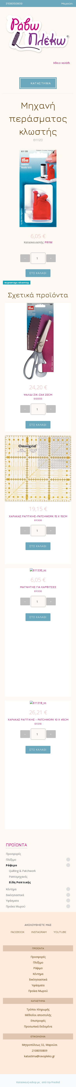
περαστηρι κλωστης (16, 282)
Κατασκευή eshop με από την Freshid (38, 1082)
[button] (38, 859)
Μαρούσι (67, 3)
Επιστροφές (38, 1020)
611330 (38, 591)
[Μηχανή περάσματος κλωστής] (38, 188)
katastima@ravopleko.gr (39, 1056)
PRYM (48, 242)
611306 (38, 520)
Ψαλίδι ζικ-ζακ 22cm (38, 394)
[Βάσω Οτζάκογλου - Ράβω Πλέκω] (38, 34)
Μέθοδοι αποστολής (38, 1015)
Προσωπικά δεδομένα (38, 1026)
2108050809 (14, 3)
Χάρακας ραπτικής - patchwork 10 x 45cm (38, 719)
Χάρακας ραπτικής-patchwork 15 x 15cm (38, 516)
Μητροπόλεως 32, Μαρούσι (39, 1045)
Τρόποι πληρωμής (38, 1009)
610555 (38, 398)
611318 (38, 723)
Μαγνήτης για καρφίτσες (38, 587)
